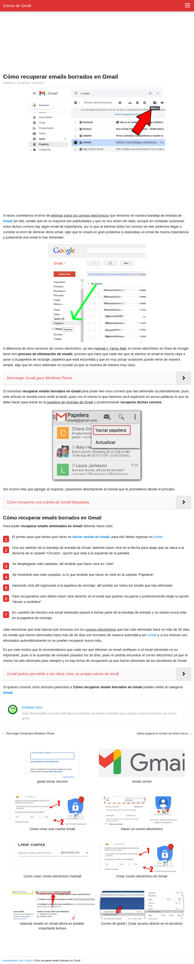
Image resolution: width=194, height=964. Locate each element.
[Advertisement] (97, 42)
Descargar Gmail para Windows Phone (30, 733)
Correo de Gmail (17, 6)
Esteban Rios (32, 707)
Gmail (158, 537)
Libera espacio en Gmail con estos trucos (162, 733)
